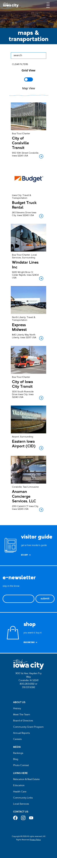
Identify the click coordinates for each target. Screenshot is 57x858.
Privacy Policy (35, 840)
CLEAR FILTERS (20, 64)
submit (45, 598)
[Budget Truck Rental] (28, 191)
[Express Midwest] (28, 313)
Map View (28, 88)
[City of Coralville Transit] (28, 130)
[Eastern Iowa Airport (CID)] (28, 428)
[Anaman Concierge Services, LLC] (28, 484)
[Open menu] (48, 5)
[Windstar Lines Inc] (28, 252)
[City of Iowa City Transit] (28, 373)
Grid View (28, 70)
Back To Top (53, 305)
